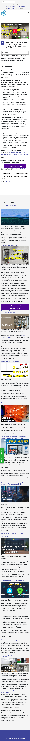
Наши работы (24, 168)
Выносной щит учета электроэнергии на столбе (14, 640)
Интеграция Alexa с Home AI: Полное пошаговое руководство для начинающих (13, 579)
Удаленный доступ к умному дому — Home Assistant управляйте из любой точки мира (13, 483)
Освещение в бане (6, 403)
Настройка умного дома (7, 561)
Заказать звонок (2, 456)
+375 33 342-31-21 (10, 6)
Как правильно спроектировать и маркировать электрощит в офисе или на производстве (14, 437)
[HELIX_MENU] (28, 13)
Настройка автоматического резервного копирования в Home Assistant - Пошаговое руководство (13, 535)
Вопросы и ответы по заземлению (11, 361)
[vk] (17, 4)
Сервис (14, 168)
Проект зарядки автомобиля (9, 245)
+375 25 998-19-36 (21, 6)
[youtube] (15, 4)
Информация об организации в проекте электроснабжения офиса (12, 311)
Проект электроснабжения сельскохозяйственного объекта (10, 206)
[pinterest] (13, 4)
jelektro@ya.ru (10, 8)
